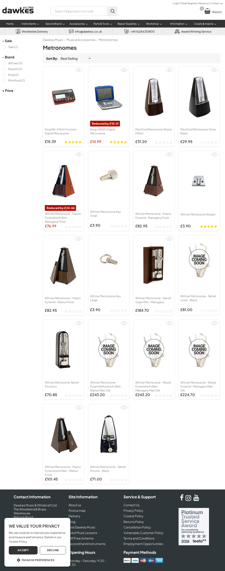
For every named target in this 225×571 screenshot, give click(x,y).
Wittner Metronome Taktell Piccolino (62, 384)
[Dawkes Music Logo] (18, 16)
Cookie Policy (133, 516)
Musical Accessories (81, 40)
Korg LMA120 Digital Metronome (102, 131)
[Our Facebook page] (181, 500)
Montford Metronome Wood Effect (153, 131)
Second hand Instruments (87, 544)
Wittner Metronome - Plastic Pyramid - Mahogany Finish (153, 215)
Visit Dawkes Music (82, 527)
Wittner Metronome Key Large (105, 298)
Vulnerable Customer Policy (143, 533)
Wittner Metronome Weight (198, 214)
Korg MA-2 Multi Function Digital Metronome (60, 131)
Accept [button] (23, 550)
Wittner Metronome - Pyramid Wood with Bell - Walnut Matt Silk (106, 386)
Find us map (77, 510)
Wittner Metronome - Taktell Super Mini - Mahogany (153, 300)
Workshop (152, 23)
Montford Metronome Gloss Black (198, 131)
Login (176, 3)
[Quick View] (79, 72)
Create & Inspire (203, 23)
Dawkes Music (53, 40)
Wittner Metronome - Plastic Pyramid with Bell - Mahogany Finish (63, 217)
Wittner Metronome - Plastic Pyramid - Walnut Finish (63, 300)
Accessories (77, 23)
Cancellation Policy (137, 527)
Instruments (29, 23)
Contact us (216, 3)
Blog (72, 522)
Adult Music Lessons (83, 533)
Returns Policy (133, 522)
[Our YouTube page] (196, 500)
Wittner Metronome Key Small (105, 213)
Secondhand (54, 23)
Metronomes (108, 40)
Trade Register (189, 3)
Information (177, 23)
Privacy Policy (133, 510)
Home (10, 23)
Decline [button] (53, 550)
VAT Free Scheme (81, 538)
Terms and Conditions (138, 538)
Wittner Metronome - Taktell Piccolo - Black (108, 469)
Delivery (74, 516)
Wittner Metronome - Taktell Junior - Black (198, 298)
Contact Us (131, 505)
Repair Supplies (127, 23)
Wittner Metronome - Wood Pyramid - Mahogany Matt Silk (198, 386)
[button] (37, 559)
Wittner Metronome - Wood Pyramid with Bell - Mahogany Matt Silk (153, 386)
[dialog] (37, 542)
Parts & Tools (101, 23)
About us (204, 3)
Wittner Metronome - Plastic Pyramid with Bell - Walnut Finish (63, 470)
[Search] (112, 11)
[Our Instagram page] (188, 500)
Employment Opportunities (143, 544)
